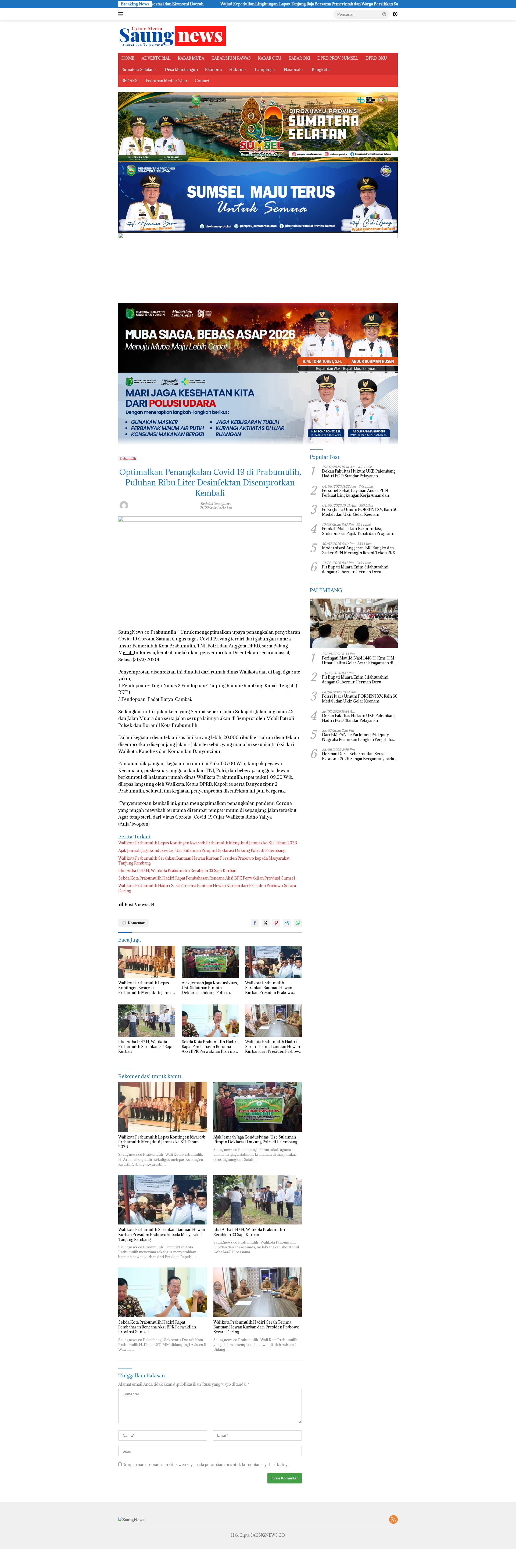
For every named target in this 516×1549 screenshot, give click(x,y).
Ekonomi (213, 69)
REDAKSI (130, 80)
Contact (202, 80)
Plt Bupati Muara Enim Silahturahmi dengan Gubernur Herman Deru (355, 570)
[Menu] (122, 14)
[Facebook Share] (255, 923)
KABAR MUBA (191, 58)
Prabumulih (128, 458)
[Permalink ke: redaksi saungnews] (124, 504)
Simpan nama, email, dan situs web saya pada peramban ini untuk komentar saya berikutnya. (206, 1464)
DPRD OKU (376, 58)
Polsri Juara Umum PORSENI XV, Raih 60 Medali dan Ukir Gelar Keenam (359, 512)
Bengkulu (321, 69)
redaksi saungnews (215, 503)
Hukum (236, 69)
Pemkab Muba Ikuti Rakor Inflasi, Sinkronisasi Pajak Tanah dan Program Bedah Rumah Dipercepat (357, 531)
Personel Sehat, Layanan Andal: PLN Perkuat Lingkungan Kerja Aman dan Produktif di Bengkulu (355, 493)
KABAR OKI (299, 58)
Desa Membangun (181, 69)
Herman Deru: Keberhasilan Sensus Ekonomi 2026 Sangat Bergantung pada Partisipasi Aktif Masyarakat (358, 756)
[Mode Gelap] (395, 14)
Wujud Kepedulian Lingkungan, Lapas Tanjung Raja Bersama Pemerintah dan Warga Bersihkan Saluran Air (198, 4)
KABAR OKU (269, 58)
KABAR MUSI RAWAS (231, 58)
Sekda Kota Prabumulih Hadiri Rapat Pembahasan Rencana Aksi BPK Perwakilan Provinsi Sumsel (206, 878)
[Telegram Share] (287, 923)
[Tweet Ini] (265, 923)
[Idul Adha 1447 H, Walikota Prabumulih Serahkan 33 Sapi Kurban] (146, 1020)
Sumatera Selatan (137, 69)
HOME (127, 58)
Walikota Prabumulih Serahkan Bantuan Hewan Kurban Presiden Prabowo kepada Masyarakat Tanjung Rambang (203, 861)
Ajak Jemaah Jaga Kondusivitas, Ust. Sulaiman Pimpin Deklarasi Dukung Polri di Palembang (201, 850)
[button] (384, 14)
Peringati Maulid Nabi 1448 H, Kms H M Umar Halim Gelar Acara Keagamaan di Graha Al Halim (358, 660)
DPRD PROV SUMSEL (337, 58)
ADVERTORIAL (156, 58)
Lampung (264, 69)
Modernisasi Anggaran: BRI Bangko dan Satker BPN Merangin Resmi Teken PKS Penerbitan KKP (358, 550)
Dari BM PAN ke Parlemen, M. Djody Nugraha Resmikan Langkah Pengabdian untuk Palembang (359, 737)
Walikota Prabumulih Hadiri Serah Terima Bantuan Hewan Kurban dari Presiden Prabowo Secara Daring (207, 888)
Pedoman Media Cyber (167, 80)
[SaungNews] (172, 36)
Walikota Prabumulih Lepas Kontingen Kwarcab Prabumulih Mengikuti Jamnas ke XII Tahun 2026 (207, 843)
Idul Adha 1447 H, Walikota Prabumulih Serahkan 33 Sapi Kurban (177, 870)
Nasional (292, 69)
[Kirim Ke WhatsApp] (298, 923)
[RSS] (393, 1520)
